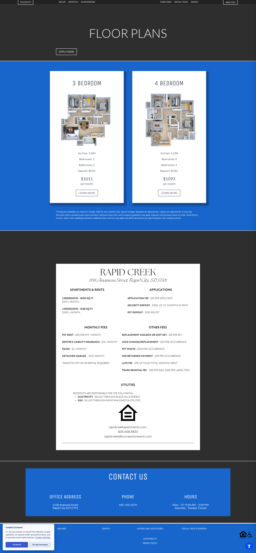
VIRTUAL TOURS (181, 2)
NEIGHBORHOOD (88, 2)
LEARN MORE (87, 193)
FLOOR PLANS (165, 2)
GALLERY (62, 2)
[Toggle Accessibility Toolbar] (249, 546)
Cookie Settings (42, 537)
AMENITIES (73, 2)
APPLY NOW (66, 51)
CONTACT (194, 2)
